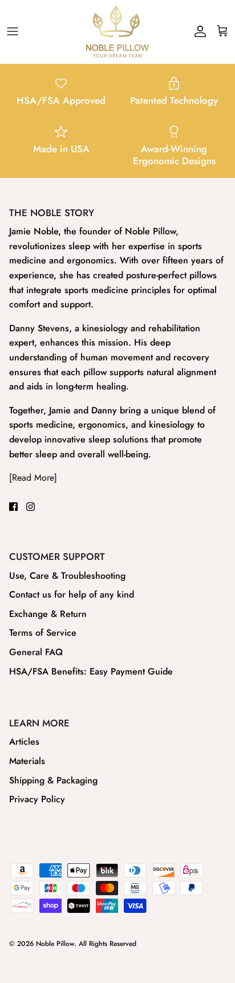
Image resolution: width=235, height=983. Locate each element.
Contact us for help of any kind (71, 594)
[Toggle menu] (12, 31)
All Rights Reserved (107, 944)
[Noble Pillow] (117, 32)
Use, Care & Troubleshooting (67, 575)
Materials (27, 760)
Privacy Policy (37, 799)
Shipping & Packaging (53, 780)
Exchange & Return (48, 613)
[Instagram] (30, 506)
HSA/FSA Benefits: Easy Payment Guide (91, 671)
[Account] (197, 31)
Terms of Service (42, 632)
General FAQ (36, 652)
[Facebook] (13, 506)
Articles (24, 741)
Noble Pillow (55, 944)
